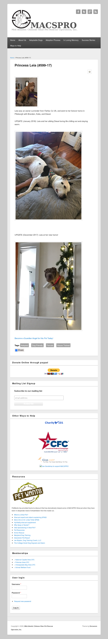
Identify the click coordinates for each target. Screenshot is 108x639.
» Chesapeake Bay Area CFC (24, 565)
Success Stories (88, 40)
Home (12, 40)
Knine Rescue (19, 533)
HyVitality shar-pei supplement (25, 522)
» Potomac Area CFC (21, 562)
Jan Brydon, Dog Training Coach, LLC (27, 540)
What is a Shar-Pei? (21, 515)
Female (50, 345)
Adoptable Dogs (36, 40)
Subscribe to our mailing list (28, 391)
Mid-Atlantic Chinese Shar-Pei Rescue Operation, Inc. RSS (95, 11)
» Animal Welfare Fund (22, 567)
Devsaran (93, 626)
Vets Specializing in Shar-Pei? (25, 527)
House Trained (63, 345)
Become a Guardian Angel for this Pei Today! (34, 338)
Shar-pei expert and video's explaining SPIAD (30, 517)
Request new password (22, 601)
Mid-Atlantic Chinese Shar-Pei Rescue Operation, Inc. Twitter (84, 11)
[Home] (44, 30)
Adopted (24, 345)
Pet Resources (19, 530)
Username (16, 584)
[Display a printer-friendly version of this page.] (91, 71)
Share (20, 349)
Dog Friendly (37, 345)
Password (16, 592)
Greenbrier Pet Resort (22, 538)
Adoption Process (53, 40)
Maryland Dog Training (22, 535)
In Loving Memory (70, 40)
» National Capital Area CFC (24, 559)
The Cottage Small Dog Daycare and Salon (29, 543)
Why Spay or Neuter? (21, 525)
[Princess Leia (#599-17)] (27, 107)
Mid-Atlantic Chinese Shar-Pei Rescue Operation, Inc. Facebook (78, 11)
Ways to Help (15, 45)
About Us (22, 40)
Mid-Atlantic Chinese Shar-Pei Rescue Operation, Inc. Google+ (90, 11)
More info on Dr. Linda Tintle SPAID (26, 520)
